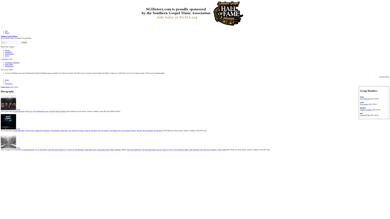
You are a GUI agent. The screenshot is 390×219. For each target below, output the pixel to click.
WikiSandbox (9, 66)
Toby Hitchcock (365, 99)
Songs (7, 56)
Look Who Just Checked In (56, 150)
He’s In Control (103, 131)
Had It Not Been (60, 111)
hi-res (18, 109)
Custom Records (18, 111)
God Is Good (29, 131)
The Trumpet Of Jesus (128, 131)
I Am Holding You (115, 131)
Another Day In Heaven (42, 131)
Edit (6, 31)
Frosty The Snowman (145, 150)
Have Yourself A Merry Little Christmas (186, 150)
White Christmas (115, 150)
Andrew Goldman (366, 110)
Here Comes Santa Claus (101, 150)
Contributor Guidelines (12, 62)
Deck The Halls (132, 150)
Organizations (9, 54)
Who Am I (28, 111)
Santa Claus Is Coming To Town (162, 150)
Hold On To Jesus (78, 131)
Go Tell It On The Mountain (75, 150)
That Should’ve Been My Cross (61, 131)
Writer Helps (9, 64)
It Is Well (52, 111)
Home (7, 80)
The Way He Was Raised (144, 131)
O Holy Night (221, 150)
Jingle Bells (88, 150)
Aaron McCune (365, 115)
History (7, 33)
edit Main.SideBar (384, 76)
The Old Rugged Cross (40, 111)
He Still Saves (157, 131)
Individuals (8, 52)
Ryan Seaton (364, 104)
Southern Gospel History (9, 36)
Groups (7, 50)
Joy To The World (41, 150)
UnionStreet (9, 84)
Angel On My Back (90, 131)
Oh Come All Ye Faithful (208, 150)
